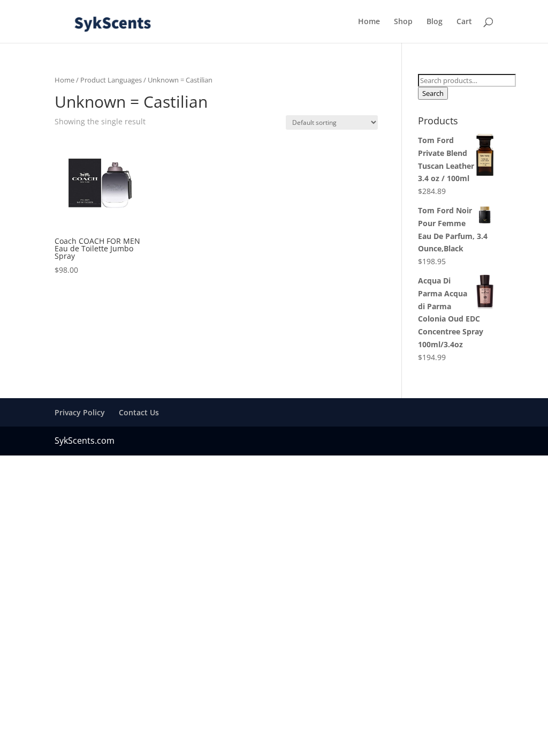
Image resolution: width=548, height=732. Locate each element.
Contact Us (139, 412)
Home (369, 22)
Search (433, 93)
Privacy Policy (80, 412)
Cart (464, 22)
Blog (435, 22)
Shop (403, 22)
